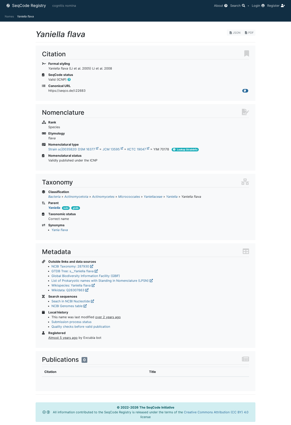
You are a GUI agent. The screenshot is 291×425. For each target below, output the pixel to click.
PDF (251, 32)
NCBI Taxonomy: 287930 (70, 266)
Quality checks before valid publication (80, 327)
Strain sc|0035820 (62, 149)
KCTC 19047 (137, 149)
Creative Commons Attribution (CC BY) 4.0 (216, 412)
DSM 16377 (87, 149)
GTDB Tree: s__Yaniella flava (73, 271)
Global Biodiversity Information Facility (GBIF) (85, 276)
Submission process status (71, 322)
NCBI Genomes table (67, 306)
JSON (237, 32)
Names (9, 16)
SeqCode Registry (28, 5)
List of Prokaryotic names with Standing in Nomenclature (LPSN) (100, 281)
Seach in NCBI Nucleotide (71, 301)
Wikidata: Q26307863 (68, 290)
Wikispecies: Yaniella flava (71, 285)
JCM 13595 (112, 149)
